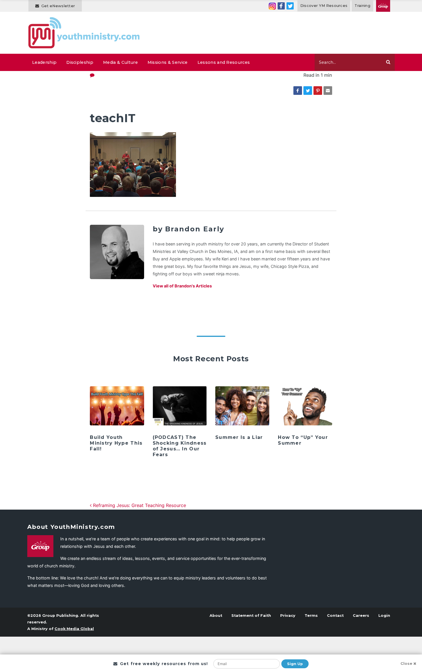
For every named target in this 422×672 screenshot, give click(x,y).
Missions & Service (168, 62)
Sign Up (295, 664)
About (216, 615)
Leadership (44, 62)
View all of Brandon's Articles (182, 285)
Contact (335, 615)
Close (406, 663)
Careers (361, 615)
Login (384, 615)
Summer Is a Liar (239, 437)
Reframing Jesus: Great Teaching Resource (139, 505)
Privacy (287, 615)
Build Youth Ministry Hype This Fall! (116, 443)
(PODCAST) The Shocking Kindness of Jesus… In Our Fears (180, 446)
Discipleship (79, 62)
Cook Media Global (74, 629)
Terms (311, 615)
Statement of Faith (251, 615)
